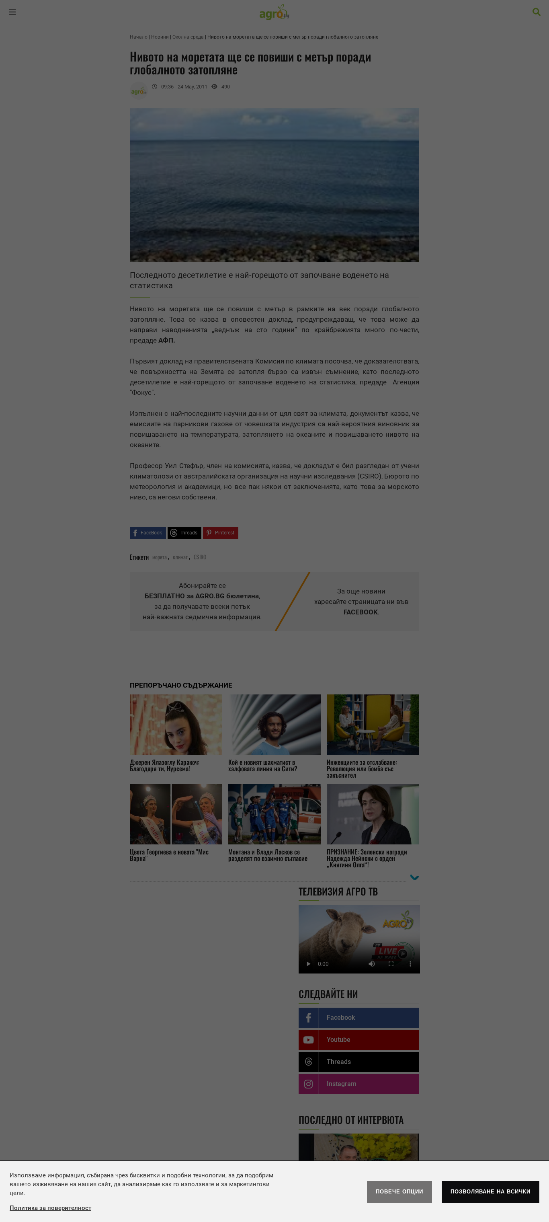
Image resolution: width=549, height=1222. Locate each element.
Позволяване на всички (491, 1192)
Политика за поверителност (50, 1208)
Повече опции (399, 1192)
